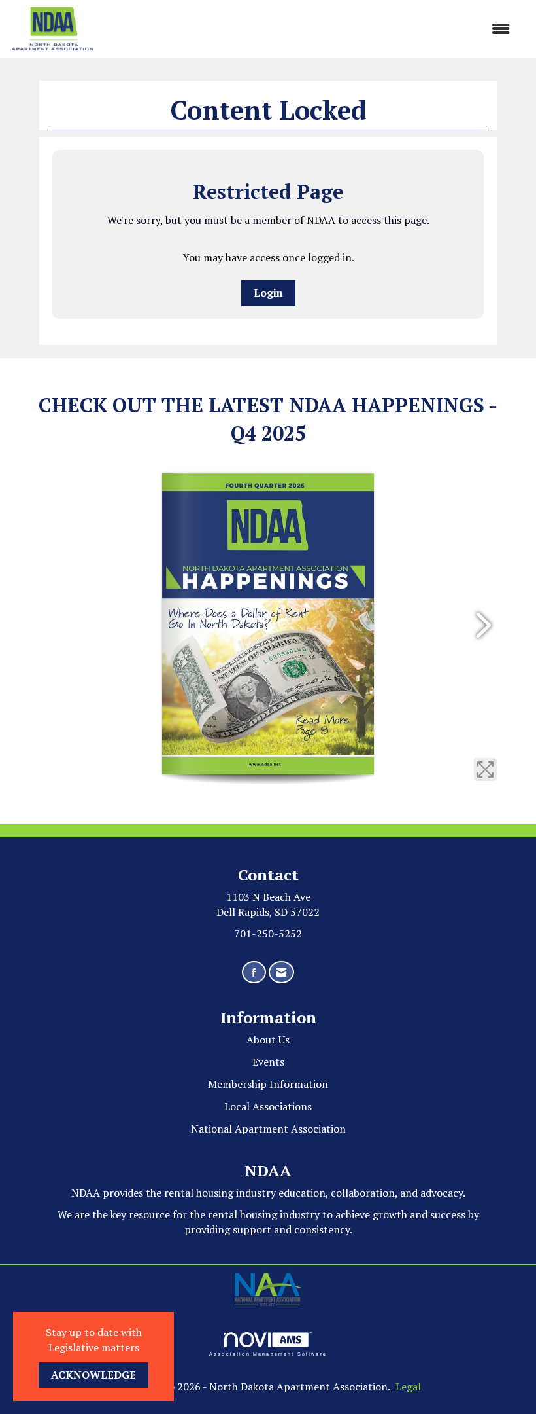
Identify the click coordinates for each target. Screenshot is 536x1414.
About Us (268, 1039)
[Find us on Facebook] (254, 972)
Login (268, 292)
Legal (408, 1386)
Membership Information (268, 1084)
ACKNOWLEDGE (93, 1375)
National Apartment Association (268, 1128)
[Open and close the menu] (308, 29)
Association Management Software (268, 1353)
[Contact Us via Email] (281, 972)
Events (268, 1062)
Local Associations (268, 1106)
